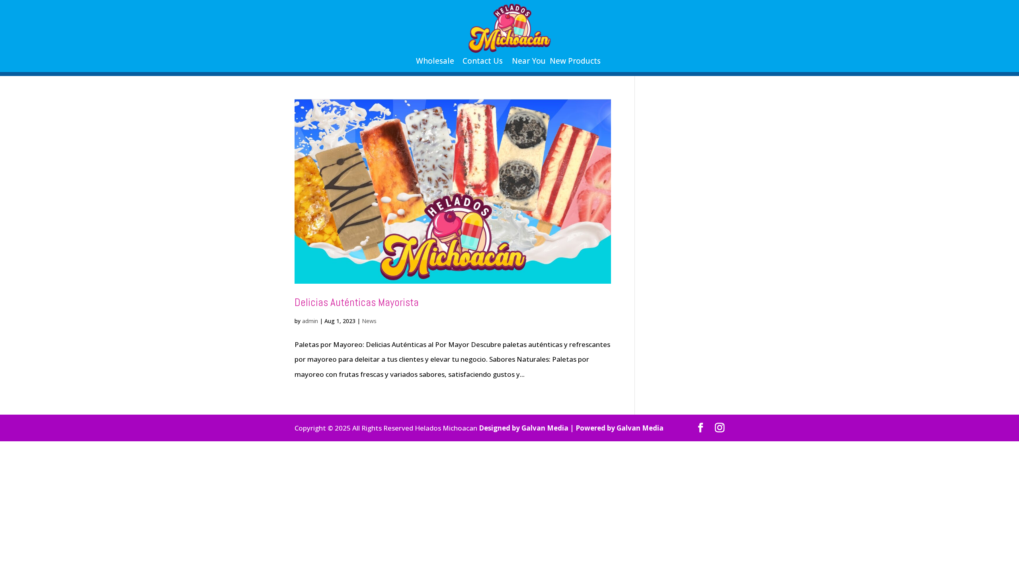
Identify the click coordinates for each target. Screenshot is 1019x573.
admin (310, 321)
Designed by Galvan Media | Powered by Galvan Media (571, 428)
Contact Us (483, 61)
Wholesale (435, 61)
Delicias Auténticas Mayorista (357, 302)
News (369, 321)
